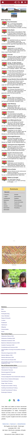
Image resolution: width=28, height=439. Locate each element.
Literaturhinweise (21, 424)
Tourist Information (18, 202)
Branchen (3, 311)
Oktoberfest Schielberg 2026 (8, 338)
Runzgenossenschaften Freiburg (9, 385)
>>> (16, 181)
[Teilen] (15, 2)
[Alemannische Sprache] (14, 255)
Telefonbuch (4, 324)
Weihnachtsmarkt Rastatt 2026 (8, 359)
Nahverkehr (6, 209)
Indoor (5, 204)
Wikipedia (3, 327)
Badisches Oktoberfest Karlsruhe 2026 (10, 342)
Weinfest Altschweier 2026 (7, 357)
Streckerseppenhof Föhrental (8, 372)
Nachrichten (6, 207)
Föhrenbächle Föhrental (7, 370)
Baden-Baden (3, 5)
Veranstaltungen (18, 205)
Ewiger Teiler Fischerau (6, 383)
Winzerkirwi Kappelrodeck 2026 (8, 353)
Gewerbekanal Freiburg (7, 381)
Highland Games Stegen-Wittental (9, 367)
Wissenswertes (17, 200)
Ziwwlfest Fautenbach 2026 (7, 345)
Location (3, 320)
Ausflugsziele (7, 198)
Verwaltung (16, 207)
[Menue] (25, 2)
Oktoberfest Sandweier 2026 (8, 340)
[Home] (2, 2)
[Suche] (18, 2)
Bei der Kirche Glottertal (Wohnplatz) (10, 378)
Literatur (6, 205)
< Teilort (5, 196)
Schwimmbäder (5, 329)
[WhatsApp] (9, 400)
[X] (14, 400)
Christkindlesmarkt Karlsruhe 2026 (9, 347)
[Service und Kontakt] (22, 2)
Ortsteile (16, 194)
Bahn (2, 309)
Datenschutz (6, 424)
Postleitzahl (4, 322)
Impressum (13, 424)
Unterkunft (16, 204)
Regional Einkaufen (6, 318)
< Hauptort (6, 194)
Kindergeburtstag (5, 313)
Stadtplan (16, 198)
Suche (2, 331)
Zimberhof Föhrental (6, 374)
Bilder (5, 202)
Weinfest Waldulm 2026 (6, 355)
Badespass (6, 200)
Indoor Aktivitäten (5, 315)
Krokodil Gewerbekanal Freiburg (9, 390)
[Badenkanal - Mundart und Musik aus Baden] (14, 278)
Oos (7, 5)
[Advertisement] (14, 227)
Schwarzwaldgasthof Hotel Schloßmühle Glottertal (13, 376)
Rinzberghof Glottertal (6, 392)
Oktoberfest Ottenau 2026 (7, 336)
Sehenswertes (17, 196)
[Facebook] (18, 400)
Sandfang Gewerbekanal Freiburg (9, 387)
